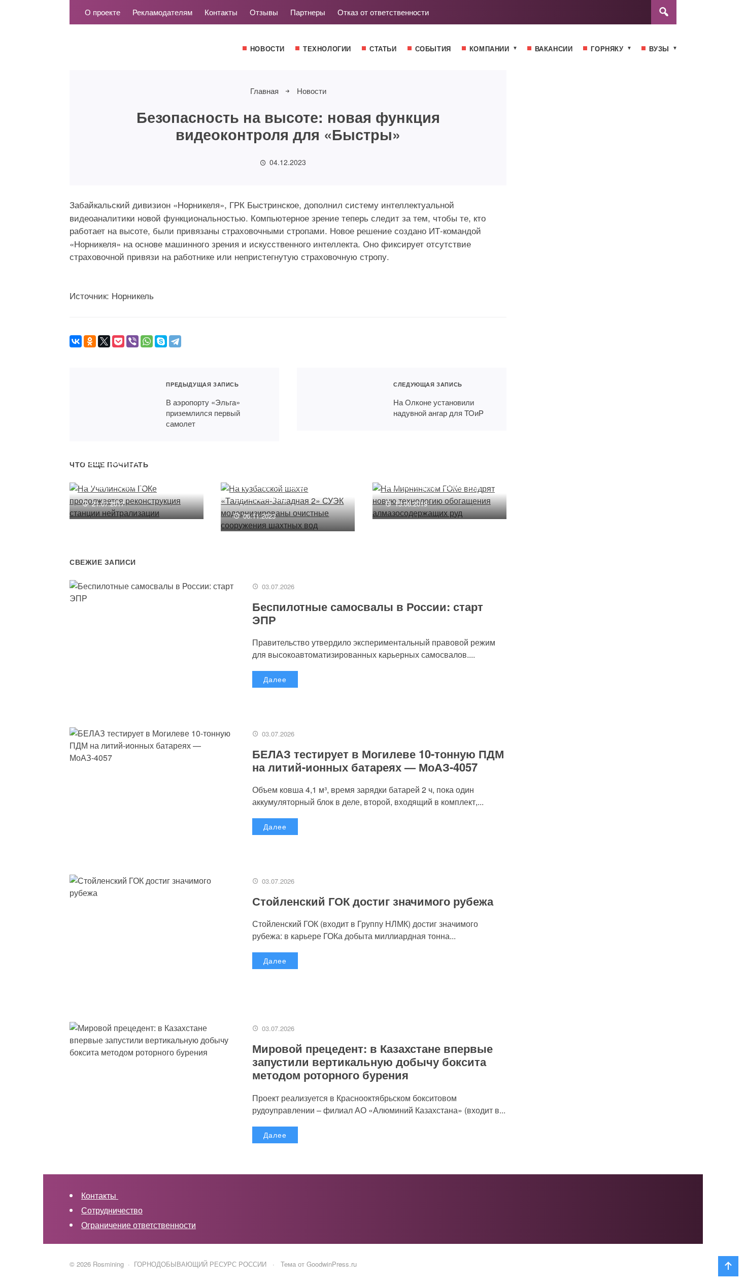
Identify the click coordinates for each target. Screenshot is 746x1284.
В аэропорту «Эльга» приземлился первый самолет (111, 404)
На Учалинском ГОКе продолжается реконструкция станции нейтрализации (129, 466)
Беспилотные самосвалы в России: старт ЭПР (367, 613)
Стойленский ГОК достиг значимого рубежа (372, 901)
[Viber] (132, 341)
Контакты (99, 1195)
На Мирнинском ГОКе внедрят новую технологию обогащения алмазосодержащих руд (433, 466)
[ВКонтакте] (76, 341)
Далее (275, 679)
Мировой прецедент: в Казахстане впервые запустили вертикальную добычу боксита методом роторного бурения (372, 1061)
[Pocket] (118, 341)
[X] (104, 341)
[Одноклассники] (90, 341)
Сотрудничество (112, 1210)
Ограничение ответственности (138, 1225)
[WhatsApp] (147, 341)
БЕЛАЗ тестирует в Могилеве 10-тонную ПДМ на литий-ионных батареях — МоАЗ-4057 (378, 760)
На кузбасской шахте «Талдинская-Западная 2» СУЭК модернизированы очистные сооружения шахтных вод (284, 472)
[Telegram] (175, 341)
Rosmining (146, 52)
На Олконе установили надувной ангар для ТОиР (339, 399)
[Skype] (161, 341)
